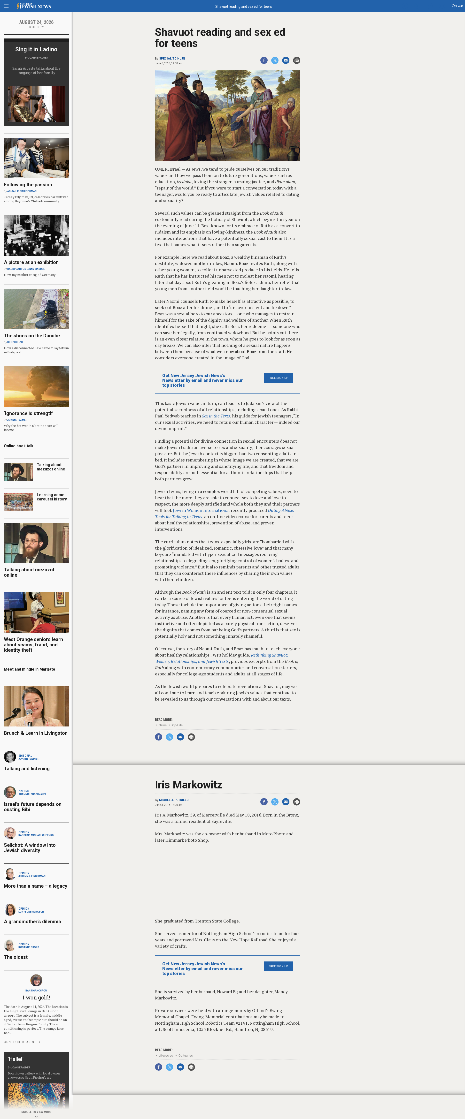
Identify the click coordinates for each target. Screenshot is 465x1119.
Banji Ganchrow (36, 990)
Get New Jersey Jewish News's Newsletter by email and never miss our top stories (202, 380)
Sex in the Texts (216, 416)
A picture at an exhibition (31, 262)
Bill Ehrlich (15, 342)
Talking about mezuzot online (51, 466)
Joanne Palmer (38, 57)
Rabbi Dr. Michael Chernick (36, 835)
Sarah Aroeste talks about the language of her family (36, 70)
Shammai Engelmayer (32, 794)
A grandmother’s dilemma (32, 921)
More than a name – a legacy (35, 886)
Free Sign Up (278, 378)
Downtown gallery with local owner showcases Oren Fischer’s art (34, 1075)
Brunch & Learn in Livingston (36, 733)
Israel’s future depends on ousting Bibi (33, 806)
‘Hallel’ (15, 1059)
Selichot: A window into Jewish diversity (30, 847)
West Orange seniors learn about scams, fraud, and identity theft (33, 644)
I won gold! (36, 997)
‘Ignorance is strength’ (29, 413)
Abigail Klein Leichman (22, 191)
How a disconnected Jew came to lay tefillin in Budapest (36, 350)
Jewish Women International (201, 510)
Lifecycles (166, 1055)
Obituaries (185, 1055)
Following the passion (28, 185)
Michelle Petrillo (174, 800)
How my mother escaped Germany (29, 274)
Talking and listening (27, 768)
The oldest (16, 957)
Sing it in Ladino (36, 49)
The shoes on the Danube (32, 336)
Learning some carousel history (52, 496)
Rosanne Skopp (28, 947)
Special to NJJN (172, 58)
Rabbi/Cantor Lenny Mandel (26, 269)
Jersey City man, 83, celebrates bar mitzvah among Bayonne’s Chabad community (36, 199)
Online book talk (18, 446)
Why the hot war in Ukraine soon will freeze (31, 427)
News (163, 725)
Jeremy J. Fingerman (32, 876)
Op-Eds (177, 725)
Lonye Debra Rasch (31, 911)
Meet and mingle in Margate (29, 669)
